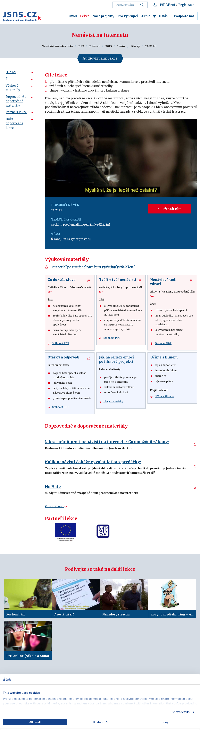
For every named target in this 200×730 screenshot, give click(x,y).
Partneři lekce (16, 112)
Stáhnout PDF (60, 343)
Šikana (55, 239)
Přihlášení (167, 5)
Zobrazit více (54, 506)
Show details (180, 712)
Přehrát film (171, 209)
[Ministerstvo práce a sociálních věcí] (103, 532)
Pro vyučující (128, 16)
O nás (163, 16)
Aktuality (148, 16)
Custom (98, 722)
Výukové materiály (13, 88)
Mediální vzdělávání (96, 224)
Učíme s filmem (164, 396)
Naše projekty (103, 16)
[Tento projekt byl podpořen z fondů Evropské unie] (65, 532)
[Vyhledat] (143, 4)
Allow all (35, 722)
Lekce (84, 16)
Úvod (73, 16)
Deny (165, 722)
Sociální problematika (66, 224)
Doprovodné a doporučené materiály (16, 101)
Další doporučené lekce (14, 123)
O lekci (11, 72)
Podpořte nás (184, 16)
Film (9, 79)
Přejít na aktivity (113, 401)
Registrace (186, 5)
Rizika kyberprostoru (76, 239)
